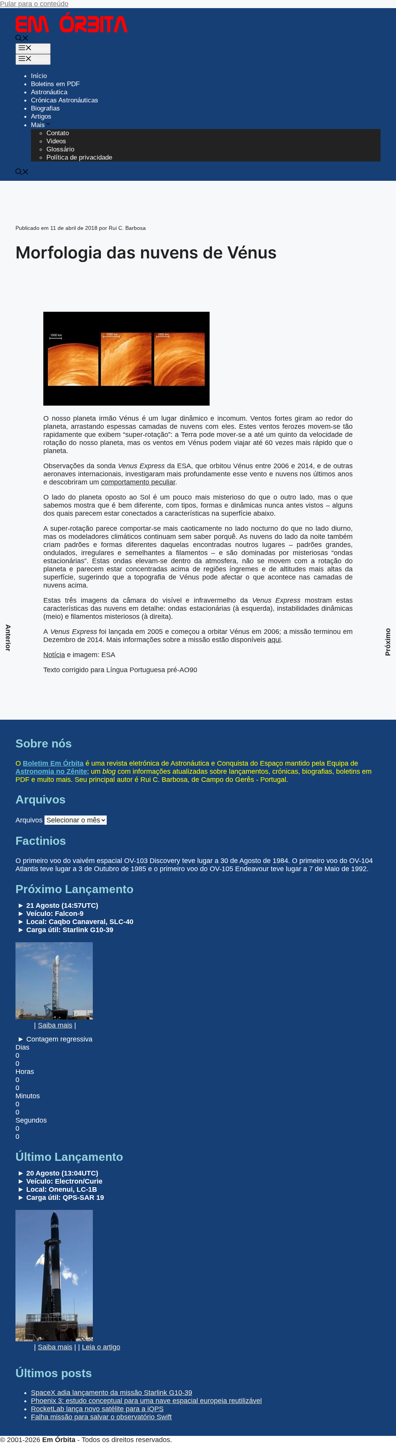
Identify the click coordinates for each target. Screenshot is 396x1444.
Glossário (60, 149)
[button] (22, 39)
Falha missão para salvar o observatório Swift (101, 1417)
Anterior (8, 637)
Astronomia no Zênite (51, 771)
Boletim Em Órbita (53, 763)
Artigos (41, 116)
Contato (57, 133)
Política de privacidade (79, 157)
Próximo (388, 642)
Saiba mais (55, 1025)
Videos (56, 141)
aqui (274, 640)
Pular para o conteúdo (34, 4)
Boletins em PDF (55, 84)
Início (39, 76)
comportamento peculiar (138, 482)
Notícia (54, 655)
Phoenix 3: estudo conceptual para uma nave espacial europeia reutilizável (146, 1401)
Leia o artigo (101, 1347)
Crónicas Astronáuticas (64, 100)
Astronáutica (49, 92)
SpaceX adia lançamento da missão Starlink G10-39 (111, 1392)
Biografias (45, 108)
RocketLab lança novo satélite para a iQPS (97, 1409)
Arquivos (29, 820)
